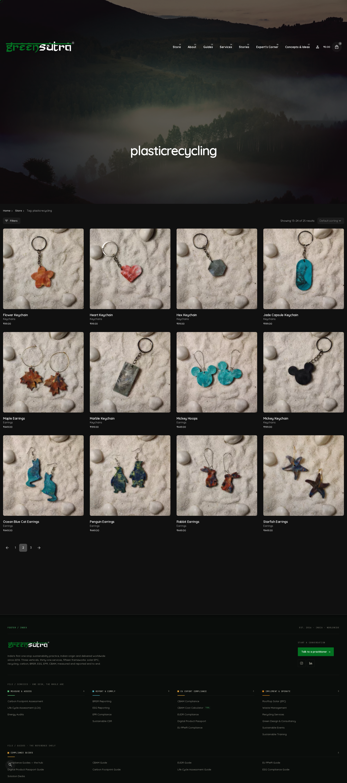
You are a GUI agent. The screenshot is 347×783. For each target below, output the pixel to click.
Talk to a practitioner (315, 651)
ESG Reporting (101, 707)
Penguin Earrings (102, 522)
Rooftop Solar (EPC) (274, 701)
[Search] (10, 765)
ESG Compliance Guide (275, 769)
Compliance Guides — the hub (25, 762)
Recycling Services (273, 714)
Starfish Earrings (275, 522)
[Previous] (7, 548)
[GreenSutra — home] (29, 644)
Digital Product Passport (191, 721)
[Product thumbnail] (43, 269)
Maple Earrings (14, 418)
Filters (14, 220)
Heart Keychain (101, 315)
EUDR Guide (184, 762)
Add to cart (43, 301)
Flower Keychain (15, 315)
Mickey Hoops (187, 418)
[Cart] (337, 47)
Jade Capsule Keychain (280, 315)
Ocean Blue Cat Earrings (21, 522)
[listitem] (301, 663)
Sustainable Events (273, 727)
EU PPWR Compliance (189, 727)
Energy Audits (16, 714)
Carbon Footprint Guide (107, 769)
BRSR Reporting (102, 701)
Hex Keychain (187, 315)
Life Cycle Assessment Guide (194, 769)
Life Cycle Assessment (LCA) (24, 707)
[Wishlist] (317, 47)
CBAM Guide (100, 762)
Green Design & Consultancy (279, 721)
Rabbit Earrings (188, 522)
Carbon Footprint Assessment (25, 701)
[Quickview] (13, 238)
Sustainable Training (274, 734)
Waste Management (274, 707)
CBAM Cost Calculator (193, 707)
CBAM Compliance (188, 701)
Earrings (8, 422)
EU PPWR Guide (271, 762)
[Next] (39, 548)
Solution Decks (16, 776)
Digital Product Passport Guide (26, 769)
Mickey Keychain (275, 418)
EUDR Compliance (188, 714)
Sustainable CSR (102, 721)
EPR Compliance (102, 714)
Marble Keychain (102, 418)
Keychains (9, 319)
